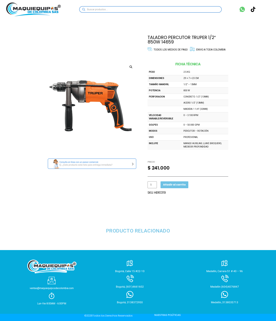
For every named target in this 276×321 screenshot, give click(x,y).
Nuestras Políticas (167, 315)
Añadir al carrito (174, 184)
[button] (131, 67)
